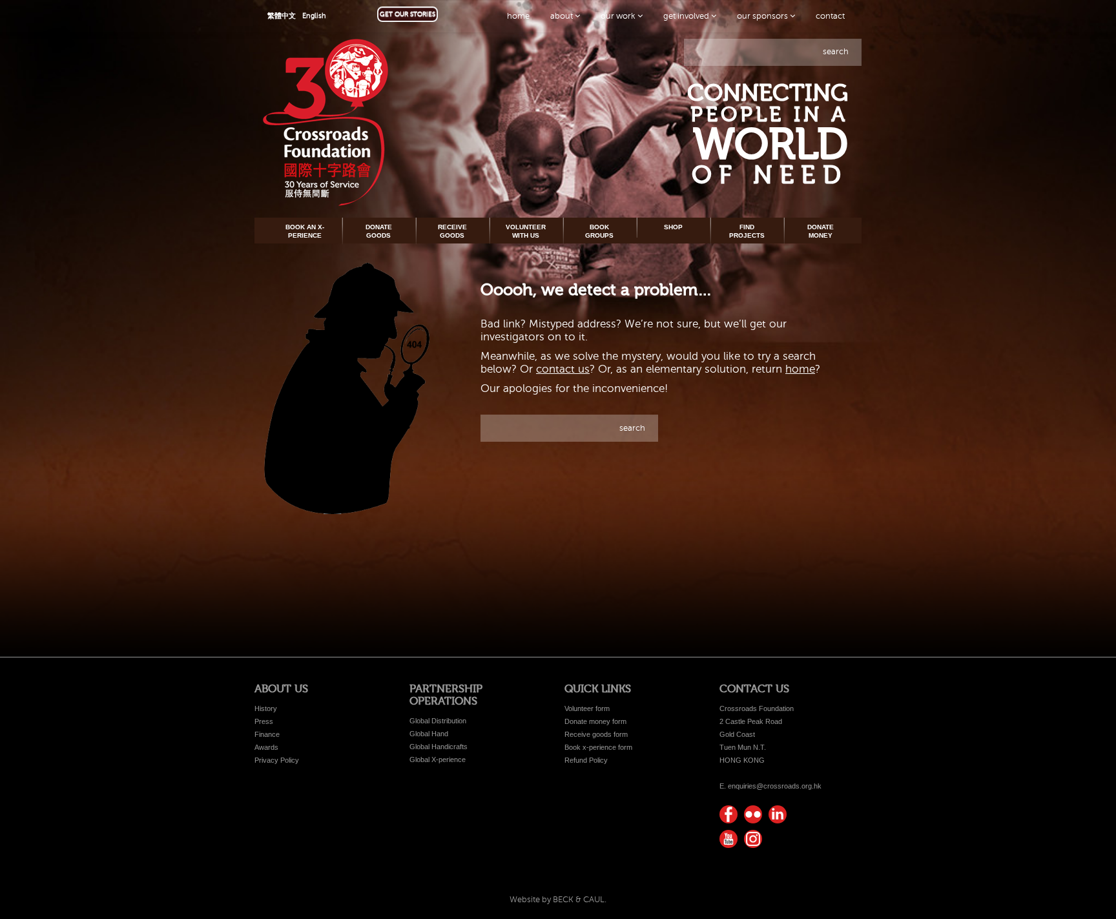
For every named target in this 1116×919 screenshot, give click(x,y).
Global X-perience (437, 759)
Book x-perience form (598, 747)
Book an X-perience (304, 230)
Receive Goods (452, 230)
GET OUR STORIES (407, 13)
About (562, 16)
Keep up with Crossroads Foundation (778, 814)
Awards (266, 747)
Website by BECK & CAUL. (558, 899)
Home (518, 16)
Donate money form (595, 721)
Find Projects (747, 230)
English (314, 16)
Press (263, 721)
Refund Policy (586, 760)
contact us (563, 369)
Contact (830, 16)
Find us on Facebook (728, 814)
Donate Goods (379, 230)
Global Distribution (437, 721)
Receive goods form (596, 734)
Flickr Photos (753, 814)
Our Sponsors (763, 16)
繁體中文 (281, 16)
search (836, 51)
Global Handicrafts (438, 746)
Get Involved (687, 16)
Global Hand (428, 734)
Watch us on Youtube (728, 839)
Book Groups (599, 230)
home (800, 369)
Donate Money (820, 230)
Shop (673, 227)
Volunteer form (587, 708)
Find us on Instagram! (753, 839)
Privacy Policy (276, 760)
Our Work (619, 16)
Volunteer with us (526, 230)
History (265, 708)
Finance (267, 734)
